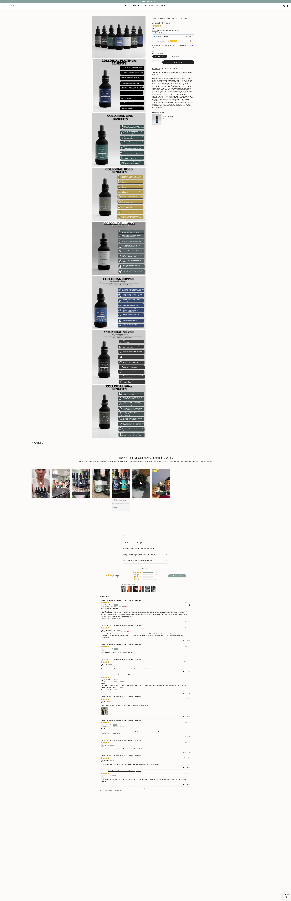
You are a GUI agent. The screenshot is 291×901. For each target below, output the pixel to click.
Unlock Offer (160, 456)
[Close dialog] (174, 432)
